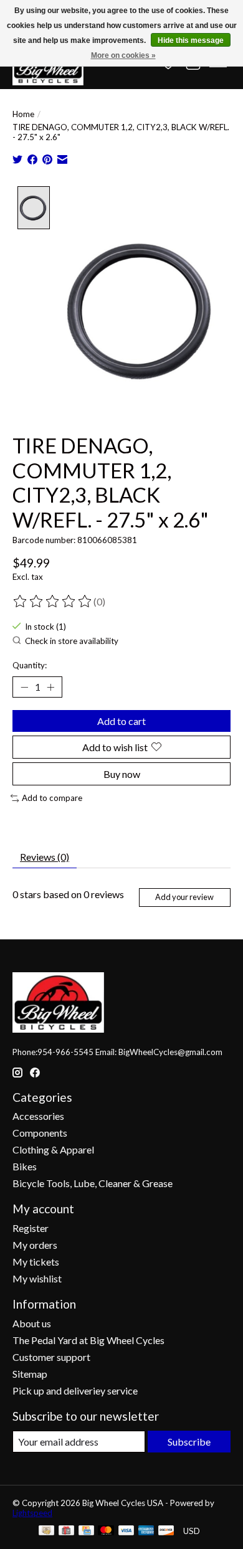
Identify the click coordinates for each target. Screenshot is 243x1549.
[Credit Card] (86, 1531)
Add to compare (52, 798)
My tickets (35, 1261)
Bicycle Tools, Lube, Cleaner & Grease (92, 1183)
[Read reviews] (52, 601)
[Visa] (126, 1531)
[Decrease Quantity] (24, 687)
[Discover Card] (166, 1531)
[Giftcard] (66, 1531)
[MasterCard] (106, 1531)
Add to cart (121, 721)
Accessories (38, 1116)
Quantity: (29, 665)
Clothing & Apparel (53, 1149)
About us (31, 1323)
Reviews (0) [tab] (44, 857)
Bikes (24, 1166)
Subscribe (189, 1441)
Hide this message (191, 40)
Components (39, 1133)
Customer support (51, 1357)
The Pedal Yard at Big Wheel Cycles (88, 1340)
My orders (34, 1245)
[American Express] (146, 1531)
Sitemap (29, 1374)
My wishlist (37, 1278)
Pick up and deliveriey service (75, 1390)
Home (23, 114)
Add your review (184, 897)
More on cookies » (123, 55)
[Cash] (46, 1531)
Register (30, 1228)
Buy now (121, 774)
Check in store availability (71, 641)
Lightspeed (32, 1513)
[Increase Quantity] (50, 687)
